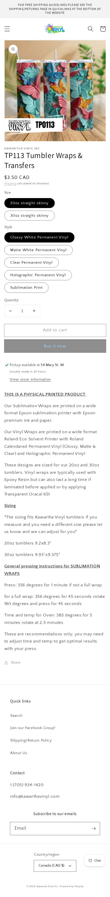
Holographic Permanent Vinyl (38, 275)
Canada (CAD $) (51, 866)
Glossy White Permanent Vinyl (39, 237)
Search (16, 715)
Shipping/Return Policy (31, 740)
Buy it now (55, 346)
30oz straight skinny (29, 215)
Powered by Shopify (72, 886)
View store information (30, 379)
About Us (18, 753)
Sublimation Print (26, 287)
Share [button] (16, 662)
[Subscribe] (93, 828)
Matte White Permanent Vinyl (38, 250)
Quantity (11, 300)
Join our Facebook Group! (33, 728)
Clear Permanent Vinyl (31, 262)
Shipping (10, 183)
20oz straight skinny (29, 203)
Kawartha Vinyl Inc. (48, 886)
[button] (7, 29)
